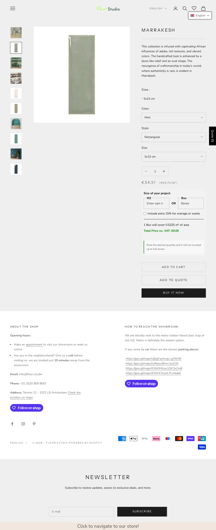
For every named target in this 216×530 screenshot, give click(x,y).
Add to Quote (174, 280)
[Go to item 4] (16, 78)
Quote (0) (213, 136)
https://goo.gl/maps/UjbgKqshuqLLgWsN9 (153, 359)
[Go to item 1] (16, 33)
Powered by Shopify (85, 442)
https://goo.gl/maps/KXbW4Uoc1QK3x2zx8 (154, 368)
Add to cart (174, 267)
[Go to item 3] (16, 63)
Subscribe (142, 511)
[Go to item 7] (16, 124)
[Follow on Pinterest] (34, 424)
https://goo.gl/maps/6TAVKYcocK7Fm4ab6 (153, 373)
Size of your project (157, 193)
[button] (200, 15)
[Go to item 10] (16, 169)
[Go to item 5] (16, 93)
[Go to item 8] (16, 139)
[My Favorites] (194, 7)
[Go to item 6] (16, 108)
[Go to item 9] (16, 154)
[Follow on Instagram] (23, 424)
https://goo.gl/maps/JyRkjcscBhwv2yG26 (152, 363)
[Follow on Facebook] (12, 424)
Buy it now (173, 293)
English (156, 8)
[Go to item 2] (16, 48)
